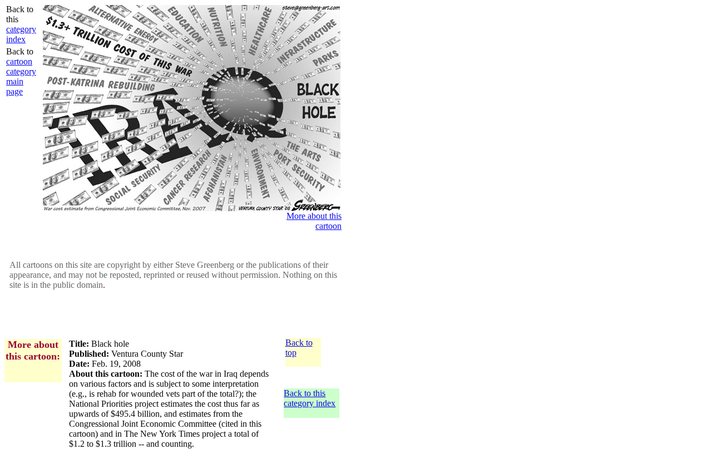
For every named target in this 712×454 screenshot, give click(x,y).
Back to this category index (309, 398)
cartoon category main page (21, 76)
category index (21, 34)
